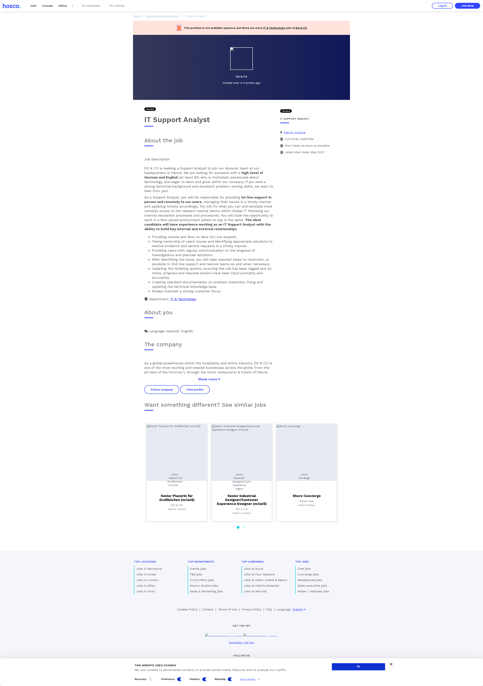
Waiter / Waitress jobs (313, 591)
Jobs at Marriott (255, 591)
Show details (247, 679)
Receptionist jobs (310, 580)
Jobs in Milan (145, 585)
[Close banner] (391, 664)
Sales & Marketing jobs (206, 591)
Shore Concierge (307, 496)
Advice (62, 5)
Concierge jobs (308, 574)
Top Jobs (302, 561)
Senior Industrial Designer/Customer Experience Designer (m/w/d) (242, 500)
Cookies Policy (187, 609)
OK (358, 666)
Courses (47, 5)
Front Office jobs (202, 580)
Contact (207, 609)
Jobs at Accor (254, 568)
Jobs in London (147, 580)
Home (136, 16)
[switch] (180, 679)
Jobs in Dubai (146, 574)
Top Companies (253, 561)
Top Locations (145, 561)
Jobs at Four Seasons (259, 574)
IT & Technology (274, 27)
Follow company (162, 389)
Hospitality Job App (241, 642)
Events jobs (198, 568)
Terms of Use (227, 609)
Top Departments (201, 561)
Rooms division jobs (204, 585)
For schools (117, 5)
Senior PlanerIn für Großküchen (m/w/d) (177, 498)
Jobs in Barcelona (149, 568)
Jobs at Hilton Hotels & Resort (265, 580)
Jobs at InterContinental (261, 585)
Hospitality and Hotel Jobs (162, 16)
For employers (91, 5)
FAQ (269, 609)
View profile (195, 389)
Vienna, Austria (294, 132)
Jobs (33, 5)
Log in (442, 5)
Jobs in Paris (145, 591)
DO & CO (301, 27)
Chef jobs (304, 568)
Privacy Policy (251, 609)
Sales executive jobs (312, 585)
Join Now (467, 5)
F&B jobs (196, 574)
